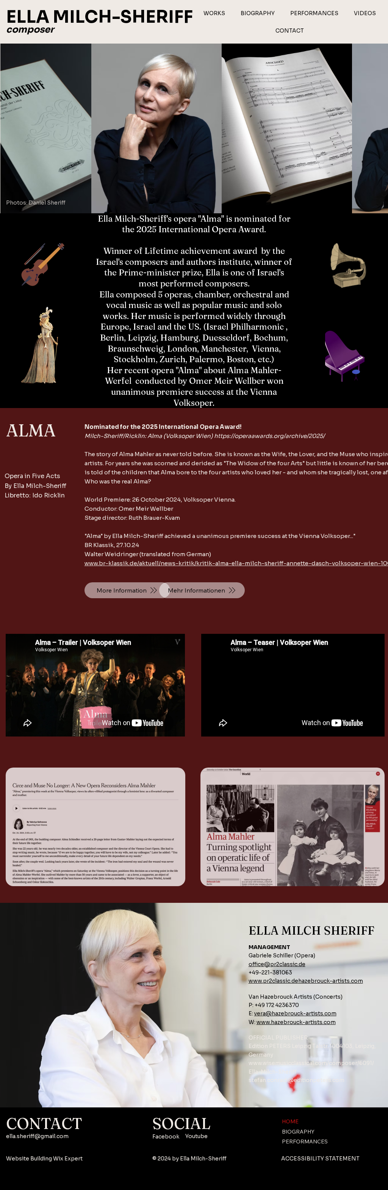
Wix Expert (68, 1158)
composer (30, 29)
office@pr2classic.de (277, 964)
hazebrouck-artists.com (330, 980)
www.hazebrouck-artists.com (296, 1022)
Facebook (165, 1136)
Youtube (196, 1136)
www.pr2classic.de (273, 980)
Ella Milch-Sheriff (203, 1158)
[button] (214, 13)
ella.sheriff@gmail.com (37, 1136)
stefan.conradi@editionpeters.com (296, 1080)
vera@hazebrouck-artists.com (295, 1013)
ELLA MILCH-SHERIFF (99, 17)
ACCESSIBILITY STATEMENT (320, 1158)
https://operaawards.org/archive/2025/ (269, 435)
